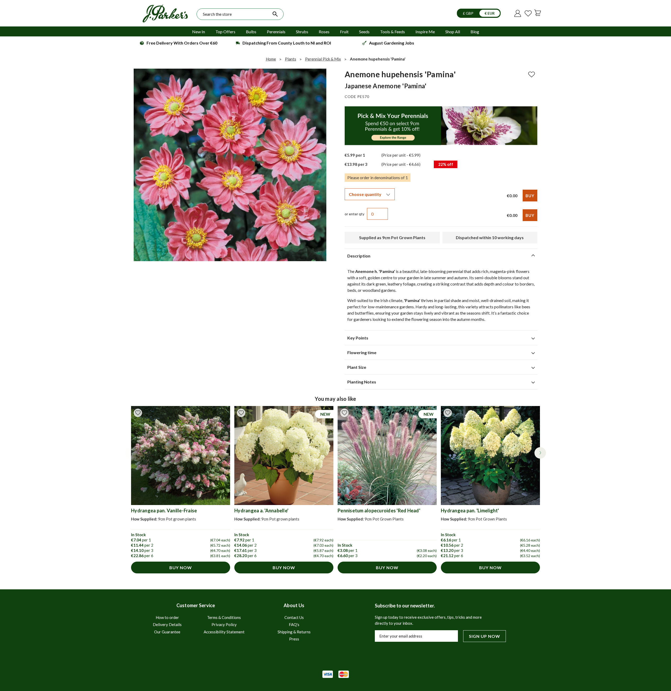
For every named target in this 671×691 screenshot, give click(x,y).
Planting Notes (361, 381)
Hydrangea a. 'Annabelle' (261, 510)
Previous (131, 453)
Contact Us (294, 617)
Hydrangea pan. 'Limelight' (470, 510)
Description (358, 255)
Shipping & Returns (294, 631)
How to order (167, 617)
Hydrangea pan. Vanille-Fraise (164, 510)
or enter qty (354, 214)
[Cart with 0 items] (538, 12)
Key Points (357, 337)
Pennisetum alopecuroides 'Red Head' (379, 510)
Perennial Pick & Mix (323, 59)
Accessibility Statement (224, 631)
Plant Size (356, 367)
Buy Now (180, 567)
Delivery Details (167, 624)
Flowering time (361, 352)
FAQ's (294, 624)
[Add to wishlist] (138, 413)
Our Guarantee (167, 631)
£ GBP (468, 13)
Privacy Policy (224, 624)
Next (540, 453)
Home (271, 59)
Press (294, 639)
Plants (290, 59)
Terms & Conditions (224, 617)
